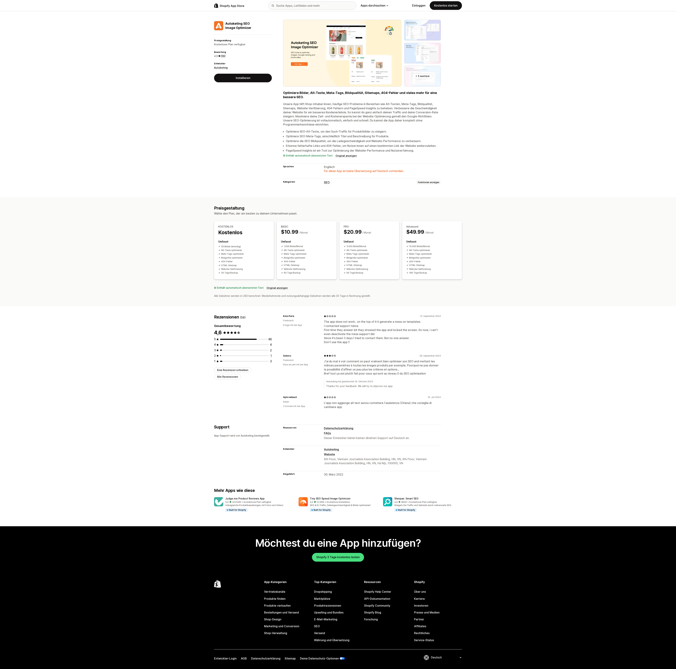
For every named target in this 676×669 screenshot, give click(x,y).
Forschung (371, 619)
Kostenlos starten (446, 5)
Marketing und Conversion (281, 626)
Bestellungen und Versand (281, 612)
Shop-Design (272, 619)
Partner (419, 619)
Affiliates (420, 626)
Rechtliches (422, 633)
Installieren (243, 78)
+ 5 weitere (422, 76)
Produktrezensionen (327, 605)
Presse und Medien (427, 612)
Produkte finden (275, 598)
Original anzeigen (346, 155)
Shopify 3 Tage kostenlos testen (338, 557)
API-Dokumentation (377, 598)
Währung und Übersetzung (331, 640)
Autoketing (221, 67)
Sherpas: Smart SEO (406, 498)
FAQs (327, 433)
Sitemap (290, 658)
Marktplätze (322, 598)
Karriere (419, 598)
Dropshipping (323, 591)
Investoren (421, 605)
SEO (327, 182)
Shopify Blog (372, 612)
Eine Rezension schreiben (232, 370)
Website (329, 454)
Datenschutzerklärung (338, 428)
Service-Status (424, 640)
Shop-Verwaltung (275, 633)
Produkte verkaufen (277, 605)
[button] (253, 504)
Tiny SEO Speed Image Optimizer (330, 498)
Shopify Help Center (377, 591)
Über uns (420, 591)
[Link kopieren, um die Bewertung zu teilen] (296, 316)
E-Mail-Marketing (325, 619)
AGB (244, 658)
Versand (319, 633)
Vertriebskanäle (274, 591)
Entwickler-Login (225, 658)
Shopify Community (377, 605)
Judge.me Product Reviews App (245, 498)
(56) (223, 55)
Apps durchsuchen (373, 5)
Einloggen (418, 5)
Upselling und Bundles (328, 612)
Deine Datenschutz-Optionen (319, 658)
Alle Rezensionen (227, 376)
